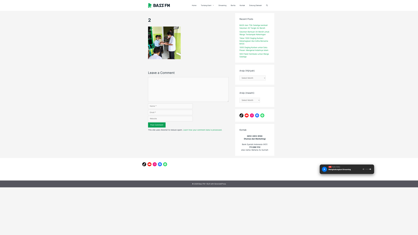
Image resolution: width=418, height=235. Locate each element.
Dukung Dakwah (255, 5)
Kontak (242, 5)
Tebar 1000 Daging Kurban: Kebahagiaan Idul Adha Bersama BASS (253, 41)
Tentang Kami (206, 5)
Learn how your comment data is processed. (202, 130)
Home (194, 5)
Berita (233, 5)
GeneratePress (220, 184)
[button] (267, 5)
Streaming (222, 5)
